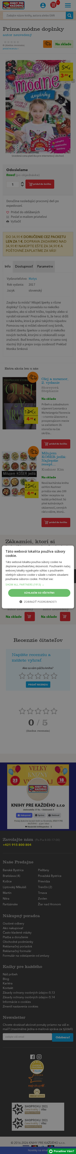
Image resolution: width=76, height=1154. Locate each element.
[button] (38, 584)
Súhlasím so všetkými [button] (39, 592)
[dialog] (38, 577)
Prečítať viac (46, 579)
